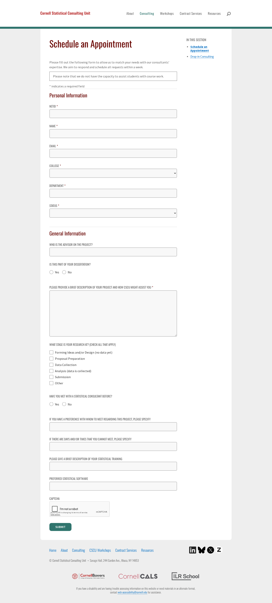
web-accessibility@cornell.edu (132, 592)
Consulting (147, 13)
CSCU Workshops (100, 550)
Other (59, 383)
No (70, 272)
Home (52, 550)
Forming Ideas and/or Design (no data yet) (83, 352)
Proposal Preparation (70, 359)
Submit (60, 527)
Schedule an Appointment (199, 49)
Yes (57, 272)
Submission (63, 377)
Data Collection (65, 365)
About (130, 13)
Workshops (167, 13)
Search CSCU (229, 18)
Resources (214, 13)
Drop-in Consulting (202, 56)
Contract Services (191, 13)
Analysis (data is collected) (73, 371)
